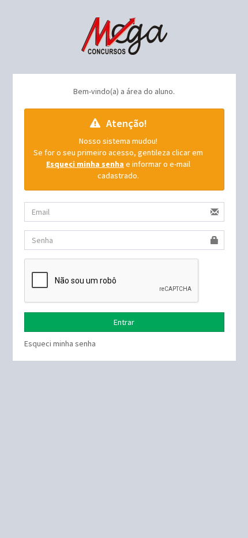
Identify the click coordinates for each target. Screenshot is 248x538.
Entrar (124, 322)
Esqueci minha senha (60, 343)
